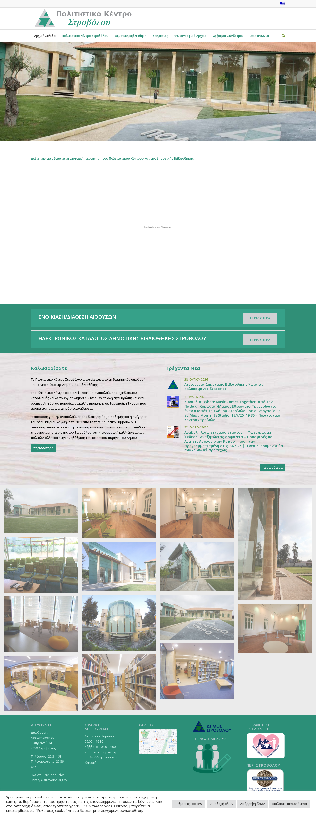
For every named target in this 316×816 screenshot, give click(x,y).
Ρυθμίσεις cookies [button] (188, 803)
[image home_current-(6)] (43, 566)
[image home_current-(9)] (121, 515)
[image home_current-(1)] (43, 512)
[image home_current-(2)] (199, 619)
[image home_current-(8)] (199, 515)
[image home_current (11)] (43, 626)
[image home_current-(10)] (277, 630)
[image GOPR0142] (43, 685)
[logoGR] (82, 18)
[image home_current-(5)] (121, 568)
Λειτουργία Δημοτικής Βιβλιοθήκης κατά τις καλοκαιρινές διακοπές (224, 386)
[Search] (282, 36)
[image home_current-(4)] (199, 568)
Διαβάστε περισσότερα (289, 803)
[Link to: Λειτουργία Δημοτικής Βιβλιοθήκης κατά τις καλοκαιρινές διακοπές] (173, 384)
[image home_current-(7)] (277, 546)
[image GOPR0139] (199, 673)
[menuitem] (45, 36)
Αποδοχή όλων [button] (221, 803)
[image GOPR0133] (121, 624)
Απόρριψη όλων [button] (252, 803)
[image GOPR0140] (121, 684)
